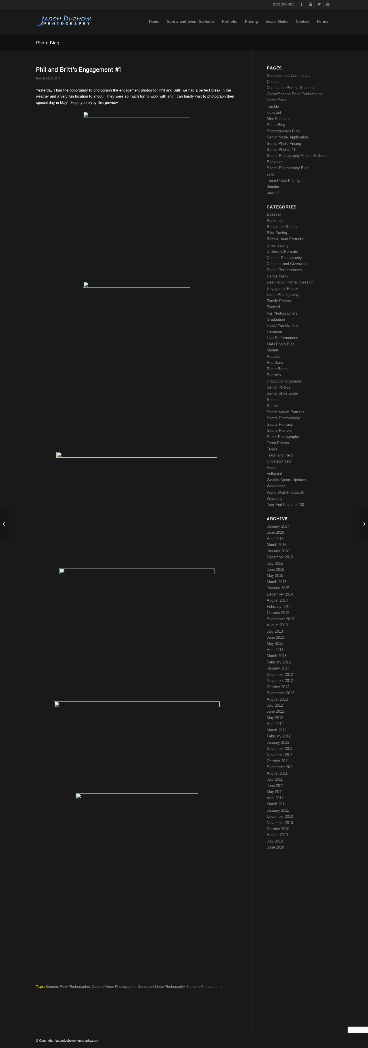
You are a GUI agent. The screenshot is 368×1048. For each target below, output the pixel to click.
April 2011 (275, 798)
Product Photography (284, 381)
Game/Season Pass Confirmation (295, 94)
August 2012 (277, 699)
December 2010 (280, 816)
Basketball (275, 220)
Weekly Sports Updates (286, 480)
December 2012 (280, 674)
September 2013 (280, 619)
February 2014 (279, 606)
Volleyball (275, 473)
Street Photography (283, 437)
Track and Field (280, 455)
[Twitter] (319, 4)
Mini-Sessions (278, 119)
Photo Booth (277, 369)
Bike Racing (277, 233)
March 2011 (276, 804)
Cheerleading (277, 245)
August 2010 (277, 835)
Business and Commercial (288, 75)
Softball (273, 406)
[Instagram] (310, 4)
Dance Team (277, 276)
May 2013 (275, 643)
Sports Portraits (280, 424)
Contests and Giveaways (287, 264)
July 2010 (275, 841)
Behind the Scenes (282, 227)
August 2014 (277, 600)
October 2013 (278, 612)
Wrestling (274, 498)
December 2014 (280, 594)
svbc (271, 174)
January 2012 (278, 742)
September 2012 (280, 693)
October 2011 (278, 761)
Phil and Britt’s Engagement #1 (78, 69)
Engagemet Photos (283, 288)
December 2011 (280, 748)
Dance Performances (284, 270)
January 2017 (278, 526)
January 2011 (278, 810)
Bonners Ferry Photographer (68, 986)
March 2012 (276, 730)
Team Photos (278, 443)
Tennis (272, 449)
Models (273, 350)
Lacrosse (274, 332)
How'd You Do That (282, 325)
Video (271, 467)
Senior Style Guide (282, 393)
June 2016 (275, 532)
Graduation (276, 319)
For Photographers (282, 313)
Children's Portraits (282, 251)
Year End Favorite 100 (285, 505)
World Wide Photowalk (285, 492)
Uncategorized (279, 461)
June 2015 (275, 569)
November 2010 (280, 823)
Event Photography (283, 294)
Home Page (276, 100)
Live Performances (282, 338)
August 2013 (277, 625)
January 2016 (278, 551)
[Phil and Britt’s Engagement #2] (363, 524)
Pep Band (275, 362)
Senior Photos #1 (281, 149)
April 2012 (275, 724)
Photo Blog (47, 42)
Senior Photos (278, 387)
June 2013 (275, 637)
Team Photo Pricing (283, 180)
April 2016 (275, 539)
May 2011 (275, 792)
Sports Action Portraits (285, 412)
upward (273, 193)
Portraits (274, 375)
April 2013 (275, 650)
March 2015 (276, 582)
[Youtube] (327, 4)
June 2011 (275, 785)
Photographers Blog (283, 131)
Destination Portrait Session (290, 282)
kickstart (274, 112)
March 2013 (276, 656)
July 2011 (275, 779)
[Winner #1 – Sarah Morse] (4, 524)
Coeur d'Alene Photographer (114, 986)
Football (273, 307)
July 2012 (275, 705)
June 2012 (275, 711)
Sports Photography (283, 418)
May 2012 (275, 718)
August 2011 (277, 773)
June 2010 (275, 847)
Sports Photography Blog (287, 168)
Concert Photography (284, 258)
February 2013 (279, 662)
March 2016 (276, 545)
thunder (273, 187)
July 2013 (275, 631)
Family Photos (279, 301)
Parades (274, 356)
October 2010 (278, 829)
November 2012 (280, 680)
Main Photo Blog (280, 344)
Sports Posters (279, 430)
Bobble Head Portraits (285, 239)
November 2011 (280, 755)
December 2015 (280, 557)
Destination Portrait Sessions (291, 87)
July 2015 (275, 563)
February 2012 (279, 736)
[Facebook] (302, 4)
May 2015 (275, 575)
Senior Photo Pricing (284, 143)
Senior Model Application (287, 137)
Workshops (276, 486)
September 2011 (280, 767)
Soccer (273, 399)
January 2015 (278, 588)
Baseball (274, 214)
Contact (273, 81)
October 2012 (278, 687)
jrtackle (273, 106)
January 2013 (278, 668)
